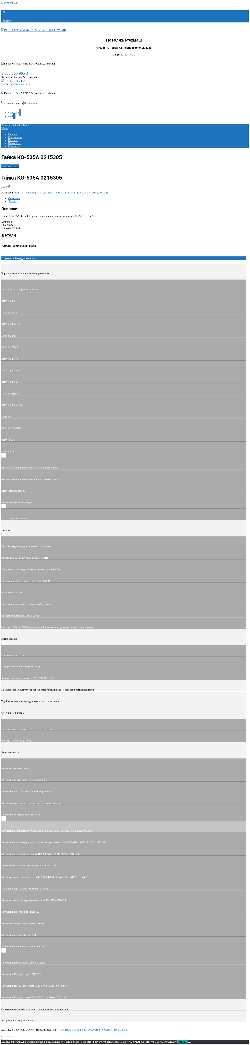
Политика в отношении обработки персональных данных (93, 1029)
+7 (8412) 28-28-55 (23, 20)
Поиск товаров (14, 102)
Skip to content (9, 2)
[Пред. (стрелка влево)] (2, 1039)
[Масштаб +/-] (2, 1036)
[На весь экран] (6, 1036)
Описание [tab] (14, 198)
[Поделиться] (9, 1036)
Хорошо (183, 1042)
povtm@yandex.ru (20, 84)
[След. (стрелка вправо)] (6, 1039)
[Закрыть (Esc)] (13, 1036)
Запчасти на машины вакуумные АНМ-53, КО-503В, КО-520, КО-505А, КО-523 (61, 192)
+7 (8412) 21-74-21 (17, 11)
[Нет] (189, 1042)
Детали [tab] (12, 201)
